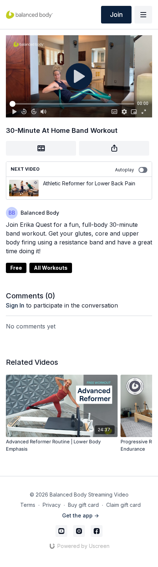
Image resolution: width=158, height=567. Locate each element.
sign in (15, 305)
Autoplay (124, 169)
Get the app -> (80, 515)
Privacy (52, 505)
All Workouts (51, 268)
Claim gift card (123, 505)
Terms (27, 505)
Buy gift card (83, 505)
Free (16, 268)
